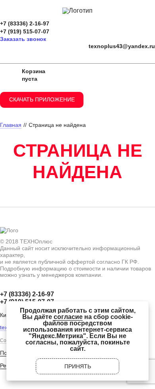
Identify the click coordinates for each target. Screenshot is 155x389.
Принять (77, 366)
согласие (68, 316)
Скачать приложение (42, 99)
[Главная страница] (77, 10)
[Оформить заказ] (8, 75)
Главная (10, 125)
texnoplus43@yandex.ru (122, 46)
